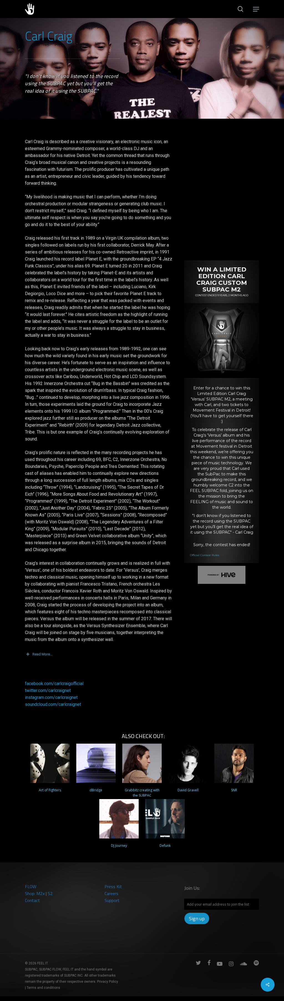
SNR (234, 790)
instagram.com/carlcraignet (51, 697)
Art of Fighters (50, 790)
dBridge (96, 790)
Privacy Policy (107, 982)
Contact (32, 900)
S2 (50, 893)
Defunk (165, 845)
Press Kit (113, 886)
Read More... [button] (42, 654)
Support (112, 900)
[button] (256, 9)
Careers (111, 893)
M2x (40, 893)
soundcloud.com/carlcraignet (53, 704)
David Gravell (188, 790)
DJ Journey (119, 845)
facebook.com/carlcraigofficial (54, 683)
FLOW (30, 886)
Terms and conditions (43, 988)
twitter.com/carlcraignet (48, 690)
